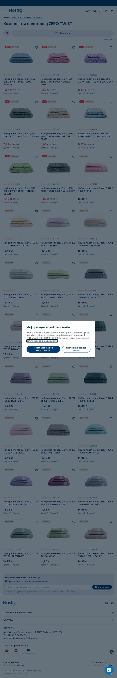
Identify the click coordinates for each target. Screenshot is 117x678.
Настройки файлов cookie (76, 349)
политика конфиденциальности (42, 341)
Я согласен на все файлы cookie (43, 349)
